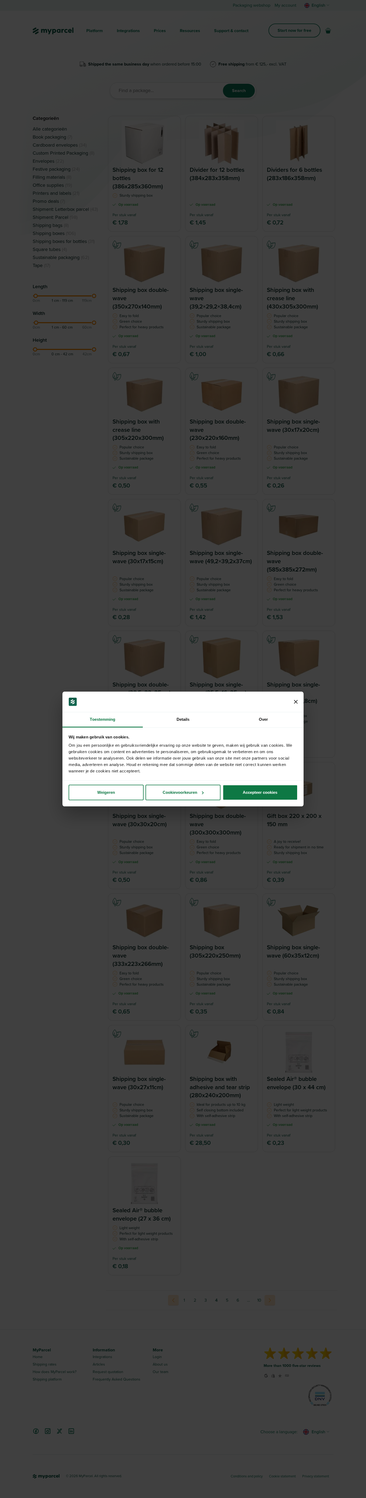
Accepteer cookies (260, 792)
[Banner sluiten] (296, 702)
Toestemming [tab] (102, 719)
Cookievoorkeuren (180, 792)
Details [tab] (183, 719)
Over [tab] (263, 719)
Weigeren (106, 792)
